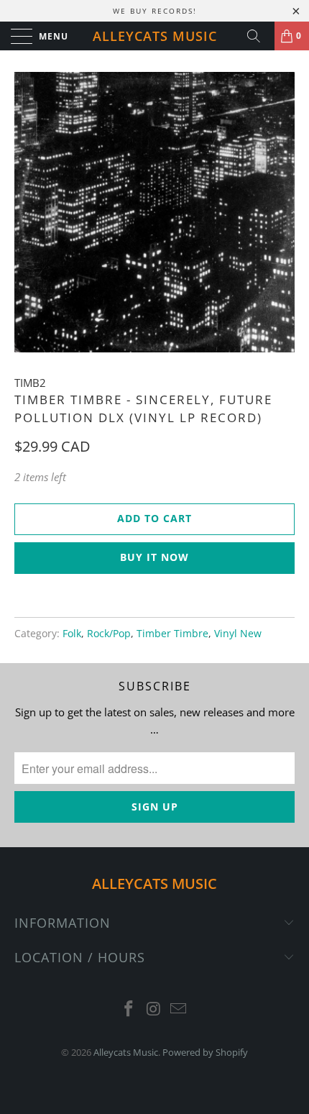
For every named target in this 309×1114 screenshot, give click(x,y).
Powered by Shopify (205, 1052)
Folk (72, 633)
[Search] (259, 35)
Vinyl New (238, 633)
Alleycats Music (155, 36)
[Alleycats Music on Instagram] (154, 1009)
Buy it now (154, 557)
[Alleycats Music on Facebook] (128, 1009)
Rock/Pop (109, 633)
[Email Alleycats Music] (179, 1009)
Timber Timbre (172, 633)
